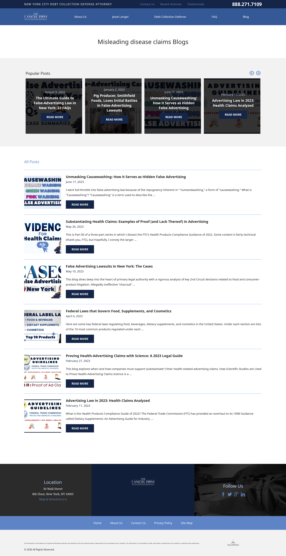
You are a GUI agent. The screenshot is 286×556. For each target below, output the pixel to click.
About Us (116, 523)
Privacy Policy (163, 523)
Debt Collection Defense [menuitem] (170, 17)
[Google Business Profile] (236, 495)
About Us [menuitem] (80, 17)
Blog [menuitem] (246, 17)
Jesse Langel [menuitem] (120, 17)
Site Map (187, 523)
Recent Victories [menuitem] (171, 4)
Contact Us (138, 523)
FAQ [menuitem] (214, 17)
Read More (80, 204)
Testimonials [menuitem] (195, 4)
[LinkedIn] (243, 495)
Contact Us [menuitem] (147, 4)
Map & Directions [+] (53, 499)
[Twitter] (230, 495)
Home (97, 523)
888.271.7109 (247, 4)
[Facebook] (223, 495)
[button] (252, 73)
